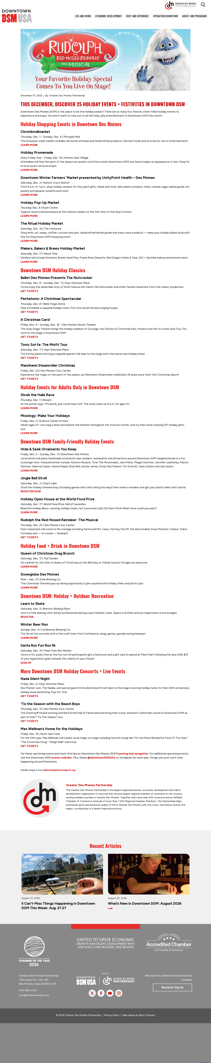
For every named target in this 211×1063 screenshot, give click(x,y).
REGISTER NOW (31, 491)
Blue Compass (147, 1017)
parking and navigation (133, 753)
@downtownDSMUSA (101, 757)
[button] (203, 5)
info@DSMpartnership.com (34, 997)
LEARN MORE (29, 144)
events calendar (61, 757)
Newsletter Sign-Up (172, 990)
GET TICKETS (29, 291)
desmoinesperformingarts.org (59, 770)
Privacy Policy (111, 1017)
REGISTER (27, 616)
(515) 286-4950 (28, 992)
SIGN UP (26, 662)
